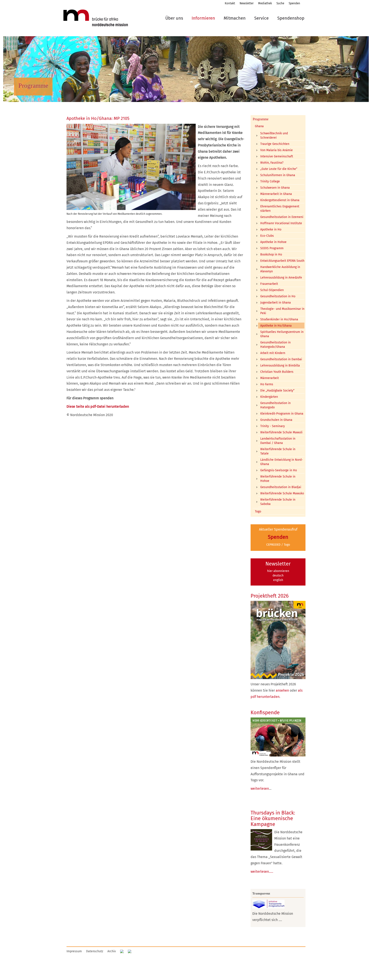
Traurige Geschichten (274, 144)
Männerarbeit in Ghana (276, 194)
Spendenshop (290, 18)
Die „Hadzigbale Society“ (277, 390)
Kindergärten (269, 397)
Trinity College (270, 181)
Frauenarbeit (269, 284)
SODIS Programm (272, 248)
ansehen (282, 690)
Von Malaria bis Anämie (276, 150)
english (278, 580)
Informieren (203, 18)
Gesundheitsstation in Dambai (281, 359)
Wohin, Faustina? (271, 162)
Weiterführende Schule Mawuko (282, 493)
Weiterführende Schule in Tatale (277, 451)
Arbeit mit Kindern (272, 353)
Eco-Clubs (267, 236)
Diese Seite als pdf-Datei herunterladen (98, 406)
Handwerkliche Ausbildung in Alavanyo (280, 269)
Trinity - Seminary (272, 426)
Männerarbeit (269, 378)
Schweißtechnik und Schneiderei (274, 135)
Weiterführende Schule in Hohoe (277, 479)
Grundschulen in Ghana (276, 420)
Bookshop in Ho (271, 254)
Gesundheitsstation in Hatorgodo (275, 405)
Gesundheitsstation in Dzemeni (281, 217)
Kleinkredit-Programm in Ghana (281, 413)
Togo (258, 511)
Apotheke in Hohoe (273, 242)
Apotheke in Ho (270, 229)
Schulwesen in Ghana (275, 188)
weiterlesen (260, 788)
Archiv (111, 951)
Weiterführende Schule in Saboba (277, 502)
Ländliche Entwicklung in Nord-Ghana (281, 462)
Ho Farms (266, 384)
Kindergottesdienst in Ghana (279, 200)
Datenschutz (94, 951)
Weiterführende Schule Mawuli (281, 432)
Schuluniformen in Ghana (277, 175)
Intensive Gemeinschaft (276, 156)
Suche (280, 3)
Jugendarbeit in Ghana (275, 302)
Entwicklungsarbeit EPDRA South (282, 261)
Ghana (259, 126)
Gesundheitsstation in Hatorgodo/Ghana (275, 345)
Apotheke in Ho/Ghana (276, 325)
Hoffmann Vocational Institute (281, 223)
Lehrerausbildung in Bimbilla (280, 365)
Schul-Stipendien (272, 290)
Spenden (294, 3)
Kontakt (230, 3)
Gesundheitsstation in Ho (277, 296)
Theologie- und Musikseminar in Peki (282, 311)
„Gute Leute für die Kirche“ (278, 169)
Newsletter (247, 3)
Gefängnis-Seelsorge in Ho (278, 470)
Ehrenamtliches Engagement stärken (279, 209)
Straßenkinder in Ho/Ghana (279, 319)
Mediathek (265, 3)
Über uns (174, 18)
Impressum (74, 951)
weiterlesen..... (262, 871)
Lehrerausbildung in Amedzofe (281, 277)
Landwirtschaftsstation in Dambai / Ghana (277, 441)
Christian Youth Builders (276, 372)
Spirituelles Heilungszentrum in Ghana (282, 334)
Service (261, 18)
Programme (260, 119)
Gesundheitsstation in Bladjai (280, 487)
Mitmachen (235, 18)
